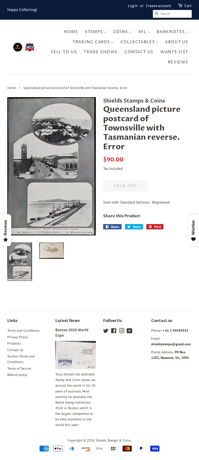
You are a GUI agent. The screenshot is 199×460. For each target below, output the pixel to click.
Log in (133, 6)
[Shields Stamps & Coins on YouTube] (129, 332)
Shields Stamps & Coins (113, 440)
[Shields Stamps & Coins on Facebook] (113, 332)
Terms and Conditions (23, 330)
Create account (158, 6)
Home (11, 88)
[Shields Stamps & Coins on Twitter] (105, 332)
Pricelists (14, 343)
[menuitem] (72, 32)
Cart (188, 6)
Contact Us (15, 350)
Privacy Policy (17, 337)
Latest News (67, 320)
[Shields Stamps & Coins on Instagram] (121, 332)
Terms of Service (19, 368)
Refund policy (17, 375)
